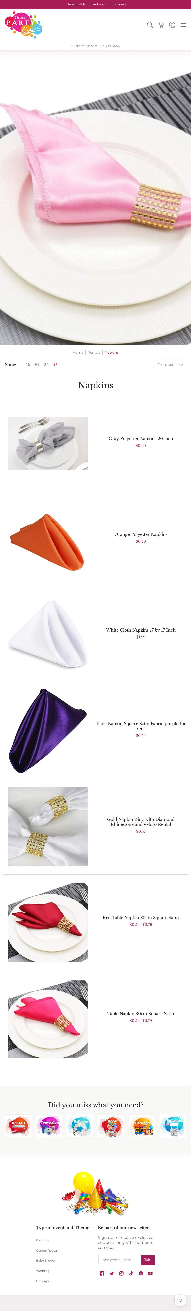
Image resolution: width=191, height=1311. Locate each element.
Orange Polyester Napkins (140, 534)
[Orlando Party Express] (23, 25)
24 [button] (37, 365)
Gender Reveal (47, 1250)
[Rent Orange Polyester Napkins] (48, 539)
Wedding (42, 1271)
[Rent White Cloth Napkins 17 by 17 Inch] (48, 635)
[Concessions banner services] (49, 1126)
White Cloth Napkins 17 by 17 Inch (141, 630)
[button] (150, 25)
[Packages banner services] (142, 1126)
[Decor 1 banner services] (111, 1126)
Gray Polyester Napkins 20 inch (141, 438)
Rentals (94, 352)
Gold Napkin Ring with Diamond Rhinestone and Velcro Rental (141, 822)
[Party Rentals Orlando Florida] (18, 1126)
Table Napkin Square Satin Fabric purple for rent (141, 726)
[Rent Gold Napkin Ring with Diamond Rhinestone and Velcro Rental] (48, 826)
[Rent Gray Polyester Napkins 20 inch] (48, 443)
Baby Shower (46, 1260)
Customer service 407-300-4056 (95, 46)
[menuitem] (150, 25)
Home (78, 352)
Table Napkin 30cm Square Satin (140, 1013)
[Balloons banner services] (80, 1126)
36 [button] (46, 365)
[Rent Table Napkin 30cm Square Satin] (48, 1018)
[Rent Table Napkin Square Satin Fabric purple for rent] (48, 731)
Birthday (42, 1240)
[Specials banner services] (173, 1126)
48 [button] (55, 365)
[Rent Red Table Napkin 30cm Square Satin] (48, 922)
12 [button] (28, 365)
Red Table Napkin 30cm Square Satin (141, 917)
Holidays (42, 1281)
